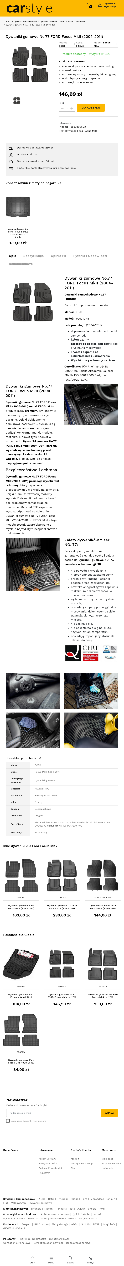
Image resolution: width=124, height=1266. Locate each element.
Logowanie (109, 3)
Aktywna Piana (88, 1218)
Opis (12, 256)
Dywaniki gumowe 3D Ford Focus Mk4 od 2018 (103, 995)
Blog (73, 1168)
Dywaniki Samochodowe (25, 21)
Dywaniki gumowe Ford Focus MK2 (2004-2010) (21, 907)
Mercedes (96, 1198)
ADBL (74, 1224)
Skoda (74, 1198)
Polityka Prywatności (50, 1168)
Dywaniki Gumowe (48, 21)
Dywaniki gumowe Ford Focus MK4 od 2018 (21, 995)
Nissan (48, 1208)
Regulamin (44, 1172)
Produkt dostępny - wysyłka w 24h (85, 53)
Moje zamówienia (111, 1163)
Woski (97, 1214)
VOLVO (81, 1208)
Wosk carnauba (37, 1218)
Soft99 (85, 1224)
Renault (110, 1198)
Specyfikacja (33, 256)
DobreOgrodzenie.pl (78, 1242)
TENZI (96, 1224)
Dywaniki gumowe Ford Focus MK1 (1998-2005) (21, 1061)
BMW (51, 1198)
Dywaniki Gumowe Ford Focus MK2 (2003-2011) (103, 907)
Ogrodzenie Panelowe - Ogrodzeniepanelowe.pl (33, 1242)
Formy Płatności (48, 1163)
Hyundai (62, 1198)
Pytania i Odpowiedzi (90, 256)
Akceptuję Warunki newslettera (28, 1121)
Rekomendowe (21, 264)
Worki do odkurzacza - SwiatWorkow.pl (44, 1238)
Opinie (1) (58, 256)
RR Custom (41, 1224)
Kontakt (75, 1158)
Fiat (5, 1202)
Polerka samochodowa (55, 1214)
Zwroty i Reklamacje (82, 1163)
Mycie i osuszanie (14, 1218)
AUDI (42, 1198)
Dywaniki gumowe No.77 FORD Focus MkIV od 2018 (62, 995)
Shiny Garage (60, 1224)
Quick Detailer (82, 1214)
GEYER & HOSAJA (102, 898)
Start (8, 21)
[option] (30, 65)
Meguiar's (109, 1224)
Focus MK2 (81, 21)
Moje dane (107, 1158)
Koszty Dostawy (47, 1158)
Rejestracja (109, 6)
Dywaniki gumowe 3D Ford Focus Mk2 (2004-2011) (62, 907)
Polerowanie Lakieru (63, 1218)
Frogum (21, 898)
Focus (70, 21)
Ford (62, 21)
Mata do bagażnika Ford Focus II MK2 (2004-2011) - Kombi (17, 233)
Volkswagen (18, 1202)
